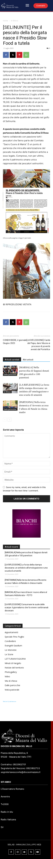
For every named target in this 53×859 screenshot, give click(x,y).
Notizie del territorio (14, 667)
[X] (13, 55)
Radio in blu (7, 811)
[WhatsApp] (26, 55)
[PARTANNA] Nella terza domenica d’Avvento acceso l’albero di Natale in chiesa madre (25, 581)
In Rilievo (14, 20)
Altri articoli (28, 359)
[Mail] (24, 852)
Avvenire (5, 796)
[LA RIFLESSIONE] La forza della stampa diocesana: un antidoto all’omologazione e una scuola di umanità (26, 567)
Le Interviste (10, 650)
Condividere (10, 641)
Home (5, 20)
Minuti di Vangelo (13, 663)
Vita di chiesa (11, 680)
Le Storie (9, 654)
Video (7, 676)
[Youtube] (37, 852)
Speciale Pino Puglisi (14, 636)
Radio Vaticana (8, 819)
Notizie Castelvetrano (9, 701)
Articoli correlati (12, 359)
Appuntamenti (11, 632)
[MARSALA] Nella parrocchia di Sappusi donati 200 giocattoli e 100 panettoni (26, 554)
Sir (2, 827)
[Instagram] (17, 852)
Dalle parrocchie (10, 375)
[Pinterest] (19, 55)
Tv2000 (5, 804)
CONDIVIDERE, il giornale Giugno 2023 (14, 342)
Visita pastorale (12, 689)
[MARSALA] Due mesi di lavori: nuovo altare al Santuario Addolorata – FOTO (26, 593)
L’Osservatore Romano (12, 788)
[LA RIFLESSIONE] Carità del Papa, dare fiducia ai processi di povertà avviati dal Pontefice (38, 345)
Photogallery (11, 672)
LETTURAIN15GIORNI (15, 658)
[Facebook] (6, 55)
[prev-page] (5, 419)
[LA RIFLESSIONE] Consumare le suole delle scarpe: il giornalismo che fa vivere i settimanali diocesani (26, 607)
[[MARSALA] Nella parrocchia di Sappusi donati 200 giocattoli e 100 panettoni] (10, 371)
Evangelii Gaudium (13, 645)
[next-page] (9, 419)
